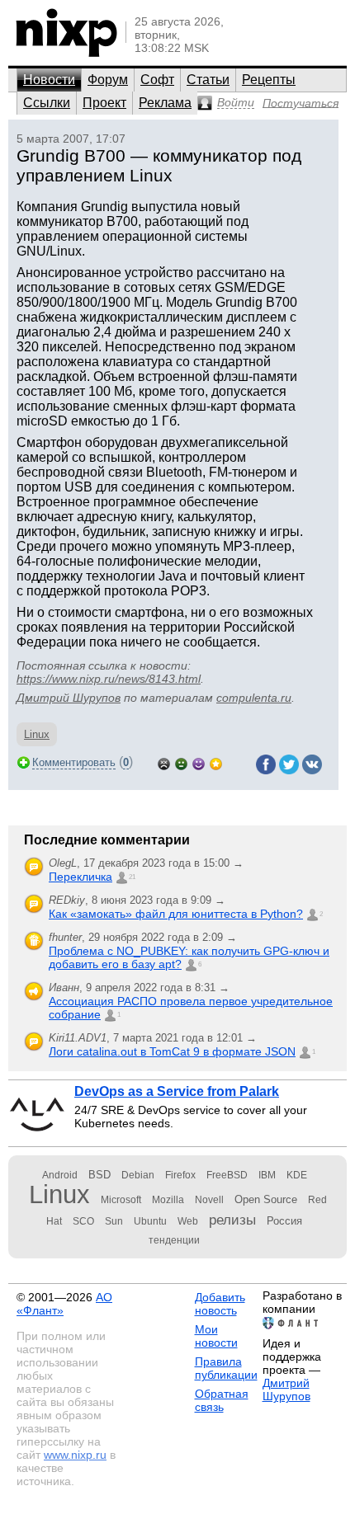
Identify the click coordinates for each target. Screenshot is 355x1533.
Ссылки (46, 103)
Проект (104, 103)
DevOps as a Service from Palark (176, 1091)
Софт (157, 80)
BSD (99, 1175)
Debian (137, 1175)
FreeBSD (227, 1175)
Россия (284, 1221)
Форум (108, 80)
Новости (49, 80)
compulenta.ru (253, 697)
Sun (114, 1221)
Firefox (180, 1175)
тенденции (174, 1240)
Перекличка (80, 876)
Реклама (165, 103)
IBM (267, 1175)
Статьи (208, 80)
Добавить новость (220, 1304)
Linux (37, 734)
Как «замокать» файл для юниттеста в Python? (176, 913)
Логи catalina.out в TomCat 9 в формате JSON (172, 1051)
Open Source (265, 1199)
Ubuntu (150, 1221)
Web (188, 1221)
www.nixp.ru (75, 1454)
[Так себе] (181, 762)
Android (60, 1175)
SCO (83, 1221)
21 (132, 877)
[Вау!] (216, 762)
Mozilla (168, 1200)
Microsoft (121, 1200)
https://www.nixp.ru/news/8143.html (109, 678)
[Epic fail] (164, 762)
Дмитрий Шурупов (69, 697)
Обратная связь (221, 1400)
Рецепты (269, 80)
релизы (232, 1219)
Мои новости (216, 1336)
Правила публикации (226, 1368)
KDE (296, 1175)
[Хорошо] (198, 762)
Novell (209, 1200)
